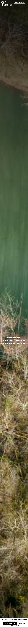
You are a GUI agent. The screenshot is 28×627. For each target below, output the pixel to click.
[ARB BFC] (6, 3)
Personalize (22, 623)
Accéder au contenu (19, 2)
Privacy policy (15, 625)
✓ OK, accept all (10, 623)
